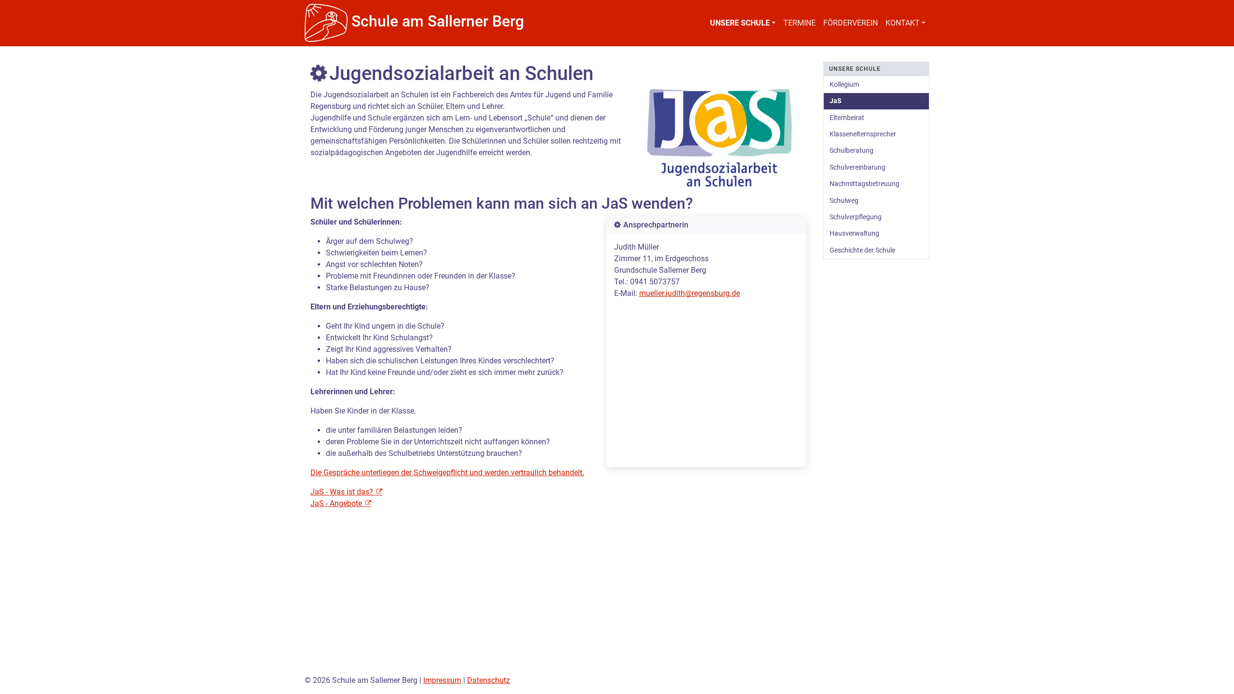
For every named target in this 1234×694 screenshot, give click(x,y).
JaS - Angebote (337, 503)
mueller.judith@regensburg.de (689, 293)
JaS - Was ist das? (342, 491)
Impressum (442, 680)
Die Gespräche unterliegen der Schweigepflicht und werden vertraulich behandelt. (447, 472)
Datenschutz (488, 680)
